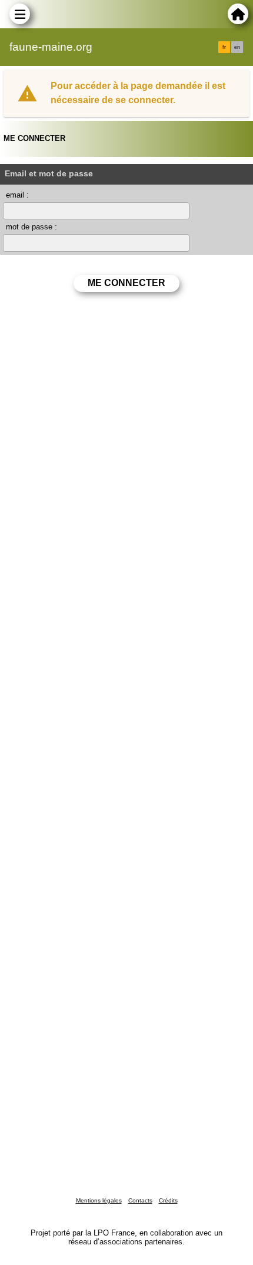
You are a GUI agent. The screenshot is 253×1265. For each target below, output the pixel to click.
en (237, 47)
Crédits (168, 1200)
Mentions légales (99, 1200)
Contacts (140, 1200)
